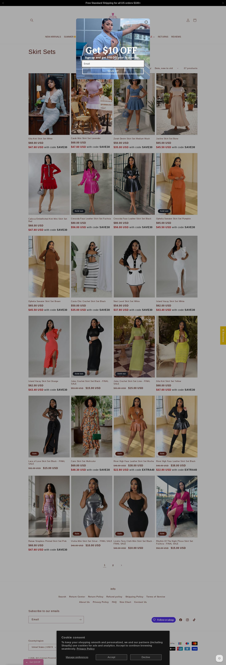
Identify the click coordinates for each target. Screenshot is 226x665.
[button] (146, 22)
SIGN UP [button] (113, 71)
